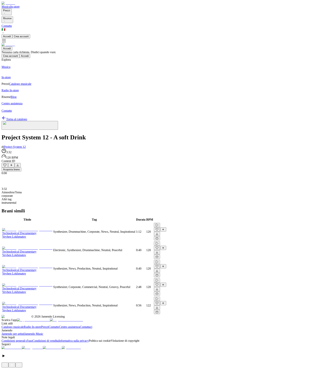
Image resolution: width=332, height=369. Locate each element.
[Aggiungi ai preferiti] (5, 165)
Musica (6, 6)
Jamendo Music (33, 333)
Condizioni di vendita (45, 340)
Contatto (7, 25)
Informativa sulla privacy (74, 340)
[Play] (30, 125)
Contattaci (86, 326)
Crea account (21, 36)
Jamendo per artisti (13, 333)
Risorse (7, 18)
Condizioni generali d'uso (17, 340)
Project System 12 (15, 146)
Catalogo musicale (13, 326)
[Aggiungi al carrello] (157, 238)
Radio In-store (32, 326)
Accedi (7, 36)
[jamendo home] (8, 3)
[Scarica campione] (18, 165)
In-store (15, 6)
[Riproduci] (157, 225)
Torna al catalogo (16, 119)
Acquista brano (11, 169)
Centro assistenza (69, 326)
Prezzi (6, 10)
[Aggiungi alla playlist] (11, 165)
